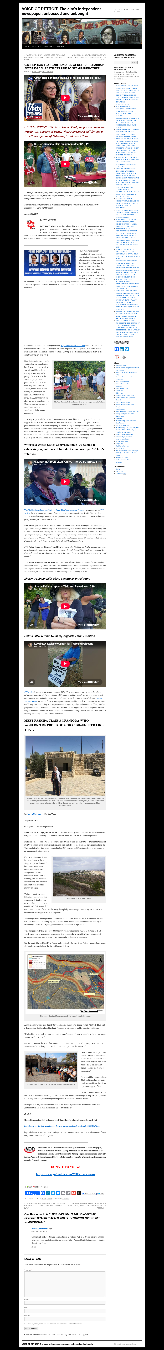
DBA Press (119, 393)
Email (26, 1307)
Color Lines (119, 391)
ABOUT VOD (36, 46)
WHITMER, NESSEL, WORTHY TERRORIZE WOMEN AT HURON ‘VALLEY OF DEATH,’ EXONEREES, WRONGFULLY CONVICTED (127, 161)
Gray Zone (119, 407)
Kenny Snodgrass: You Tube (125, 414)
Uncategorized (47, 1199)
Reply (34, 1247)
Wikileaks (119, 462)
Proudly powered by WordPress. (126, 1344)
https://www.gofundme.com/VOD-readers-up (65, 1174)
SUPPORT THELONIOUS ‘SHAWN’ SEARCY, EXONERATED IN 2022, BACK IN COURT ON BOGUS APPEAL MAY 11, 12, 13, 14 (127, 191)
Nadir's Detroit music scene (124, 434)
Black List (119, 386)
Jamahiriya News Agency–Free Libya (127, 411)
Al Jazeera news (121, 365)
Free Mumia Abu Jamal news (125, 404)
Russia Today (120, 448)
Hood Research (120, 409)
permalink (66, 1199)
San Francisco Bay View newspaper (127, 450)
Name (27, 1299)
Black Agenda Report (122, 381)
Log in (118, 469)
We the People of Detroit (123, 460)
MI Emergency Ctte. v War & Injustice (127, 427)
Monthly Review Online (123, 432)
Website (27, 1315)
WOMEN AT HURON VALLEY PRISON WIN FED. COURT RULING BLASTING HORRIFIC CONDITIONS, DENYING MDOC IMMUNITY (127, 304)
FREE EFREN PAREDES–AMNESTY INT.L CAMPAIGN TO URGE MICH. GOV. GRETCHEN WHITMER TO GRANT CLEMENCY (127, 203)
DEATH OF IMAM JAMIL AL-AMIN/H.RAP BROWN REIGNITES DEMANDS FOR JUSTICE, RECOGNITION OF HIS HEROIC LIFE (128, 242)
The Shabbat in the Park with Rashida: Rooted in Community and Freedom (54, 510)
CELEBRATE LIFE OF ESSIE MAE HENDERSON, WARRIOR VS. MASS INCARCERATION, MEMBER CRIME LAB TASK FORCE (127, 122)
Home (27, 46)
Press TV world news (122, 439)
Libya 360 (119, 418)
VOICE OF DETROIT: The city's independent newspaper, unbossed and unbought (61, 11)
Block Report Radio (122, 388)
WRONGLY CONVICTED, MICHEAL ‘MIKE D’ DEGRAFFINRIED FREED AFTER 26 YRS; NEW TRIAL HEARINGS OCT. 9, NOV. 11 (127, 283)
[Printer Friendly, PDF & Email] (36, 1186)
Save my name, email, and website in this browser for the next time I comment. (55, 1324)
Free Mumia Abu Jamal (123, 402)
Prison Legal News (122, 441)
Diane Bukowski (47, 71)
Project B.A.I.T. (121, 444)
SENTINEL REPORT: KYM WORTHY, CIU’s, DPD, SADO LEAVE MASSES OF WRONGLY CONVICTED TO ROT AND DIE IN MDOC (128, 253)
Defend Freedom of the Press (125, 395)
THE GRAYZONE (122, 457)
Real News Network (122, 446)
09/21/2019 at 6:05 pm (39, 1231)
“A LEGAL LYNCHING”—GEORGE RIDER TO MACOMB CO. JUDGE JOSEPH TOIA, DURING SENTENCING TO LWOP (44, 57)
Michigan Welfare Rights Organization (127, 430)
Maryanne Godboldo (122, 425)
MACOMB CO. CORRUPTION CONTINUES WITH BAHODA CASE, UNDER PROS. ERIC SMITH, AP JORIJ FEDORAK (86, 57)
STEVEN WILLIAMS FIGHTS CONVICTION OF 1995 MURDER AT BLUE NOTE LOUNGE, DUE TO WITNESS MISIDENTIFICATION (127, 99)
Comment (28, 1270)
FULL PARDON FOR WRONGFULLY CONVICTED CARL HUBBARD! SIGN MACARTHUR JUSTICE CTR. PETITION (126, 111)
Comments (121, 473)
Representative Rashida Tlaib (73, 345)
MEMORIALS (49, 46)
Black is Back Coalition (123, 384)
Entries (120, 471)
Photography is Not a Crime (124, 437)
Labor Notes (120, 416)
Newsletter (60, 46)
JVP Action (29, 692)
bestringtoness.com (40, 1228)
